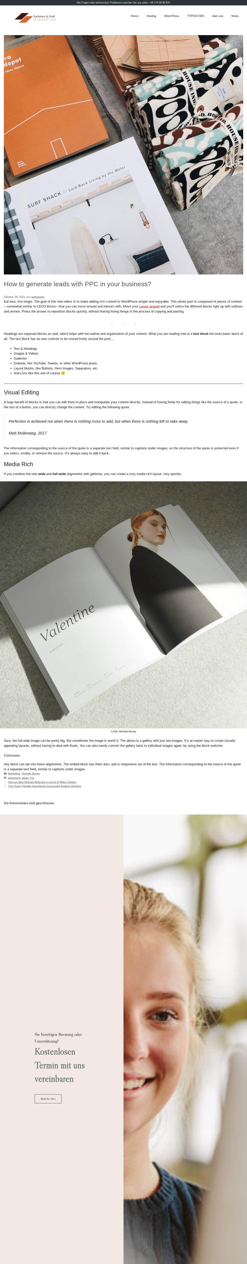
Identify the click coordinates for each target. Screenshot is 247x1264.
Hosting (151, 16)
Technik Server (31, 773)
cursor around (149, 306)
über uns (217, 16)
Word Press (171, 16)
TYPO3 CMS (195, 16)
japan (25, 777)
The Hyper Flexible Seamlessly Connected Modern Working (44, 786)
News (235, 16)
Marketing (14, 773)
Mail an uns (48, 1098)
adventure (14, 777)
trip (32, 777)
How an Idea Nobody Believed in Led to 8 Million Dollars (42, 782)
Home (134, 16)
